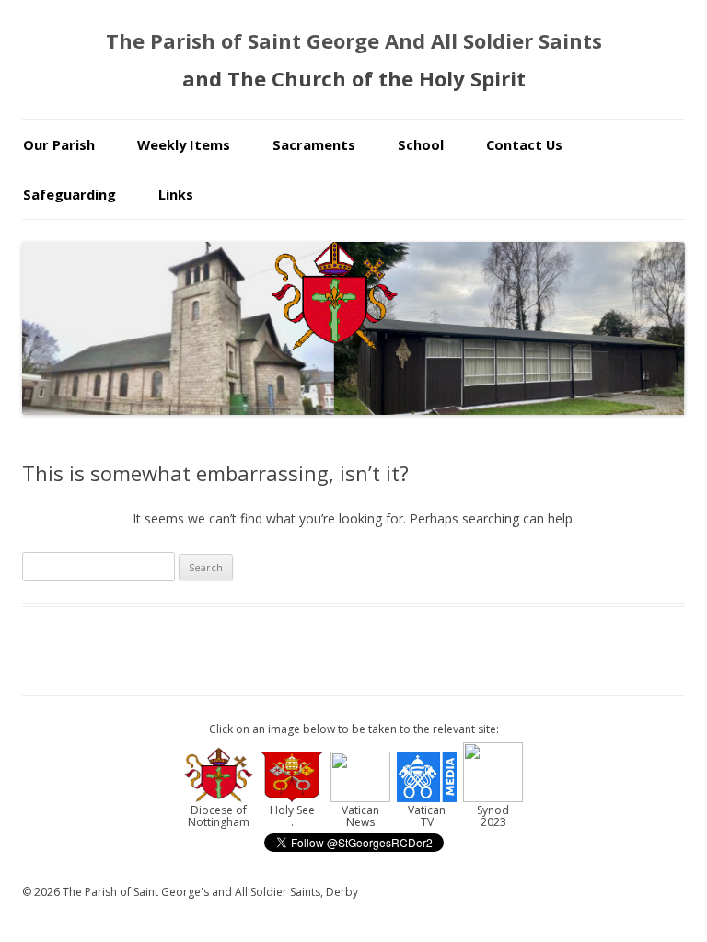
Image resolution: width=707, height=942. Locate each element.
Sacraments (313, 144)
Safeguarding (69, 194)
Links (175, 194)
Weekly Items (183, 144)
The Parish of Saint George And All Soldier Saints (354, 40)
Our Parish (59, 144)
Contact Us (524, 144)
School (421, 144)
